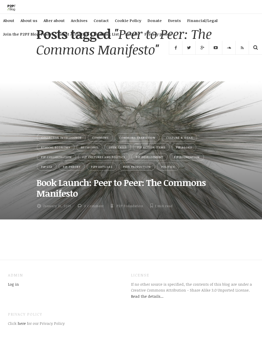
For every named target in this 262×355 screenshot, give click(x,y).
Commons (100, 137)
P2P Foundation (187, 157)
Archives (79, 20)
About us (28, 20)
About (8, 20)
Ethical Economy (55, 147)
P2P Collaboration (56, 157)
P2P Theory (71, 167)
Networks (89, 147)
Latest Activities (73, 34)
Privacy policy (157, 34)
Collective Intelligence (61, 137)
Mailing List (107, 34)
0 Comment (94, 206)
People (131, 34)
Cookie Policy (128, 20)
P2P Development (149, 157)
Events (174, 20)
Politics (168, 167)
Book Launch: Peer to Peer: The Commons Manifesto (121, 187)
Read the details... (147, 296)
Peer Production (137, 167)
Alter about (54, 20)
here (21, 323)
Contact (101, 20)
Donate (154, 20)
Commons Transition (137, 137)
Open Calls (118, 147)
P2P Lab (46, 167)
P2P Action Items (151, 147)
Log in (13, 284)
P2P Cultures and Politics (103, 157)
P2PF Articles (101, 167)
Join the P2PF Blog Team (27, 34)
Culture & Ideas (179, 137)
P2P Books (184, 147)
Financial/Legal (202, 20)
